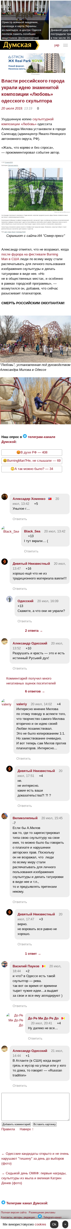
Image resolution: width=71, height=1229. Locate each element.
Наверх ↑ (27, 1129)
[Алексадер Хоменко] (4, 498)
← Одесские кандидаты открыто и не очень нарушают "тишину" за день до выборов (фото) (35, 1158)
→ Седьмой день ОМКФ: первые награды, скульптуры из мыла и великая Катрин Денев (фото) (33, 1178)
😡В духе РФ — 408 (31, 452)
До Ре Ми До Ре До (43, 1018)
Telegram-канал (52, 1217)
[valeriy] (6, 704)
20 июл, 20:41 (41, 1023)
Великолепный (25, 818)
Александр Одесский (30, 643)
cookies (40, 1224)
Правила (8, 1129)
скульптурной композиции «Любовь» (27, 121)
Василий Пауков (26, 966)
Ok (54, 1224)
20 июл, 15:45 (52, 818)
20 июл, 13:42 (54, 531)
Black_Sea (32, 531)
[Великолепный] (4, 818)
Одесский (25, 601)
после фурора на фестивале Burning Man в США (29, 256)
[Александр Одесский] (4, 643)
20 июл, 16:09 (47, 601)
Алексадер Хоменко (29, 499)
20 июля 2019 (11, 108)
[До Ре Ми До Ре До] (14, 1025)
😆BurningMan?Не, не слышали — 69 (32, 460)
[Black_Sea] (10, 531)
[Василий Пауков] (4, 966)
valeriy (21, 704)
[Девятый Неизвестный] (4, 563)
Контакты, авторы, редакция (18, 1217)
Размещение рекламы (42, 1212)
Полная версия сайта (13, 1212)
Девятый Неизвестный (31, 564)
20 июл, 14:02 (41, 704)
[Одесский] (9, 601)
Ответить (20, 519)
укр (56, 45)
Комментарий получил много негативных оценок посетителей (31, 681)
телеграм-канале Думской (28, 439)
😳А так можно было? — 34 (31, 469)
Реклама (35, 74)
